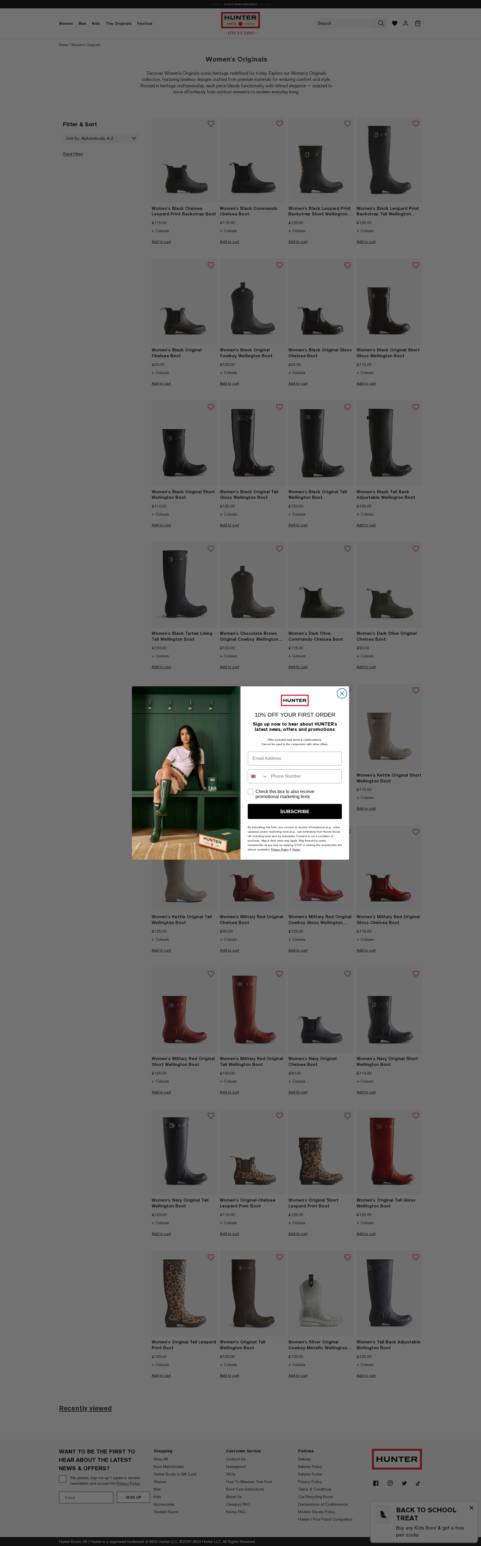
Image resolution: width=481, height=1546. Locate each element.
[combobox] (258, 776)
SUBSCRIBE (295, 811)
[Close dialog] (342, 693)
